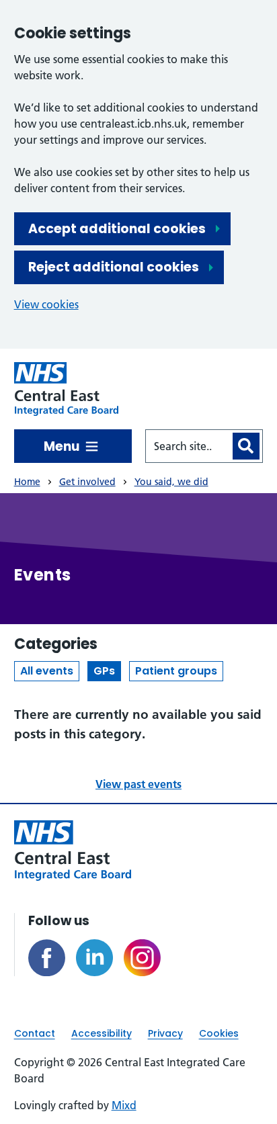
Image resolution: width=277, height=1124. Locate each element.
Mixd (124, 1105)
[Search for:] (188, 446)
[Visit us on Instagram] (142, 957)
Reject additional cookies (113, 267)
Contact (34, 1033)
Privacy (165, 1033)
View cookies (46, 304)
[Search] (246, 446)
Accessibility (101, 1033)
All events (46, 671)
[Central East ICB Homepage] (66, 389)
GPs (104, 671)
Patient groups (176, 671)
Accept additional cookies (117, 229)
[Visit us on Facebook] (46, 957)
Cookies (219, 1033)
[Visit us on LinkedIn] (94, 957)
